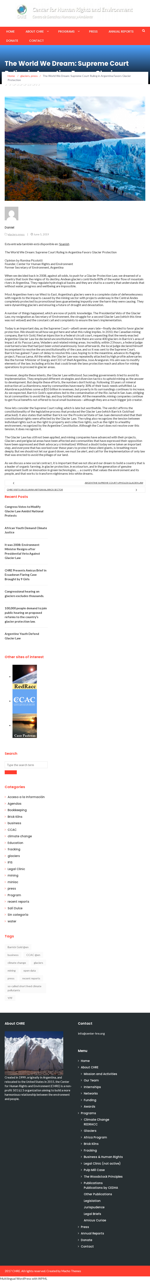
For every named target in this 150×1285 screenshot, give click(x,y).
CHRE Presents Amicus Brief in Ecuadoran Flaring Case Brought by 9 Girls (25, 575)
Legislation (92, 1201)
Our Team (91, 1080)
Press (93, 31)
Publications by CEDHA (101, 1188)
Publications (93, 1183)
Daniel (9, 227)
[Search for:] (26, 764)
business (14, 823)
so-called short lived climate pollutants (24, 988)
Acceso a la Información (26, 797)
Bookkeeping (17, 810)
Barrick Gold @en (18, 947)
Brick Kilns (15, 817)
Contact (36, 41)
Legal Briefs (92, 1214)
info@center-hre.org (91, 1033)
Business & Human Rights (103, 1157)
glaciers (12, 234)
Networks (91, 1093)
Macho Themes (71, 1271)
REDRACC (91, 1124)
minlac (13, 882)
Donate (12, 41)
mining (13, 875)
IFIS (10, 862)
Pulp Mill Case (94, 1170)
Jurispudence (94, 1207)
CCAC (12, 830)
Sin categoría (18, 915)
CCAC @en (33, 955)
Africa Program (95, 1137)
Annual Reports (121, 31)
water (12, 921)
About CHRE (35, 31)
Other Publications (98, 1194)
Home (10, 31)
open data (29, 970)
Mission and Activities (100, 1074)
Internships (92, 1087)
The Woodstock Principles (103, 1177)
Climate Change (96, 1120)
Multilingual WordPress (15, 1278)
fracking (14, 849)
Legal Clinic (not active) (102, 1163)
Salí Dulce (15, 908)
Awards (89, 1106)
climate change (20, 836)
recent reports (18, 902)
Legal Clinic (16, 869)
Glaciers (90, 1131)
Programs (66, 31)
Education (15, 843)
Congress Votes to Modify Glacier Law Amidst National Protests (24, 511)
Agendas (14, 804)
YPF (10, 998)
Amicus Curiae (95, 1220)
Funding (90, 1100)
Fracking (90, 1150)
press (21, 234)
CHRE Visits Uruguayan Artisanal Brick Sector (35, 489)
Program (14, 895)
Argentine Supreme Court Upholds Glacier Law (114, 482)
